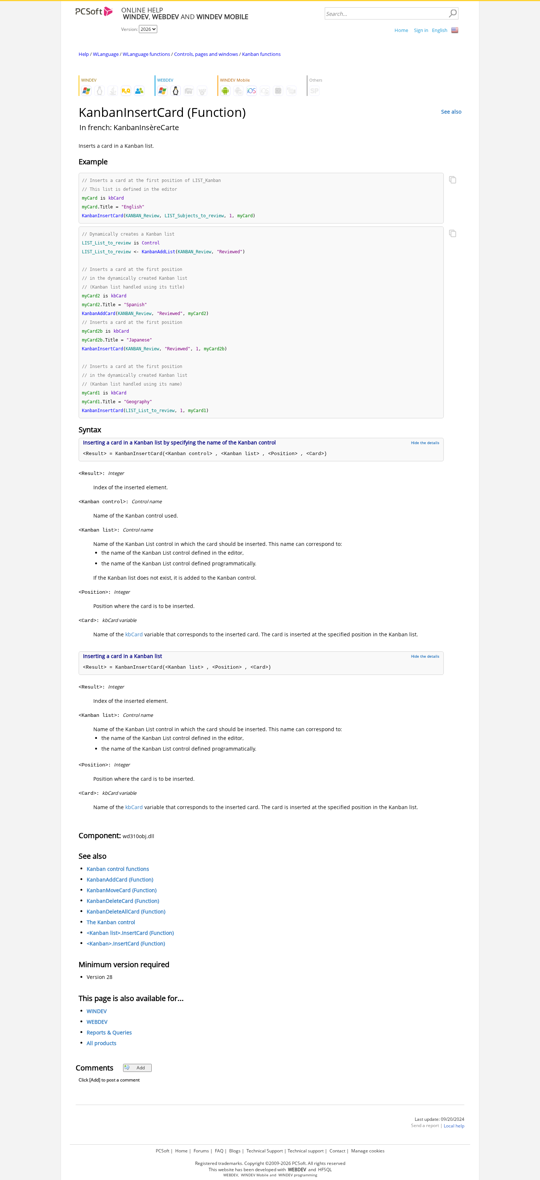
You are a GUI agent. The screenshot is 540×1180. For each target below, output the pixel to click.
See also (451, 111)
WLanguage (106, 54)
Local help (454, 1126)
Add (141, 1068)
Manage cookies (368, 1151)
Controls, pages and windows (206, 54)
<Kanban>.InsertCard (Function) (126, 943)
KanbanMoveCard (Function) (121, 890)
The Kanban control (111, 922)
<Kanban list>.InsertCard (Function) (130, 932)
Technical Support (264, 1151)
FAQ (219, 1151)
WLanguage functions (146, 54)
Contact (337, 1151)
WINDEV (97, 1011)
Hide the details (425, 442)
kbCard (134, 634)
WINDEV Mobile (255, 1175)
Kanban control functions (118, 868)
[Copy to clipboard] (452, 180)
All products (101, 1043)
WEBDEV (97, 1021)
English (439, 30)
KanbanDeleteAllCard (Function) (126, 911)
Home (401, 30)
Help (84, 54)
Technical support (306, 1151)
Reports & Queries (109, 1032)
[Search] (452, 13)
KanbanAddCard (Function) (120, 879)
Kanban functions (261, 54)
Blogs (235, 1151)
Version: (130, 29)
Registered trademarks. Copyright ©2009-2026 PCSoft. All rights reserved (270, 1163)
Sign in (421, 30)
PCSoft (162, 1151)
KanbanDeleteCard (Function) (123, 900)
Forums (201, 1151)
